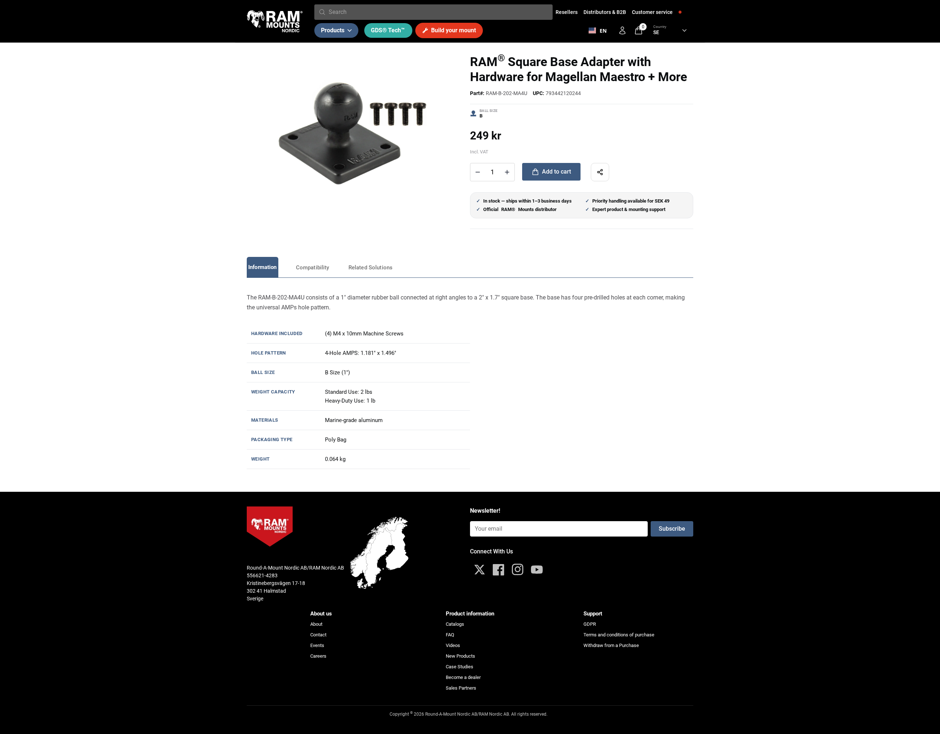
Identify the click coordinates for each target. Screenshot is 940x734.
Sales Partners (461, 688)
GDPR (589, 624)
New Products (460, 656)
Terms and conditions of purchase (618, 634)
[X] (479, 569)
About (316, 624)
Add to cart (556, 171)
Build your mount (453, 30)
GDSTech (388, 30)
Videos (453, 645)
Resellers (567, 12)
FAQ (450, 634)
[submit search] (322, 12)
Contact (318, 634)
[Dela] (600, 172)
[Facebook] (499, 569)
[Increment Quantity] (477, 172)
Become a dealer (463, 677)
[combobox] (439, 12)
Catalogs (455, 624)
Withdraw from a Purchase (611, 645)
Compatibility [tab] (312, 267)
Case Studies (459, 666)
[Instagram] (518, 569)
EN (603, 30)
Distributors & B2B (604, 12)
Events (317, 645)
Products (332, 30)
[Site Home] (275, 21)
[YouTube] (537, 569)
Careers (318, 656)
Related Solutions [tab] (370, 267)
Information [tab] (262, 267)
